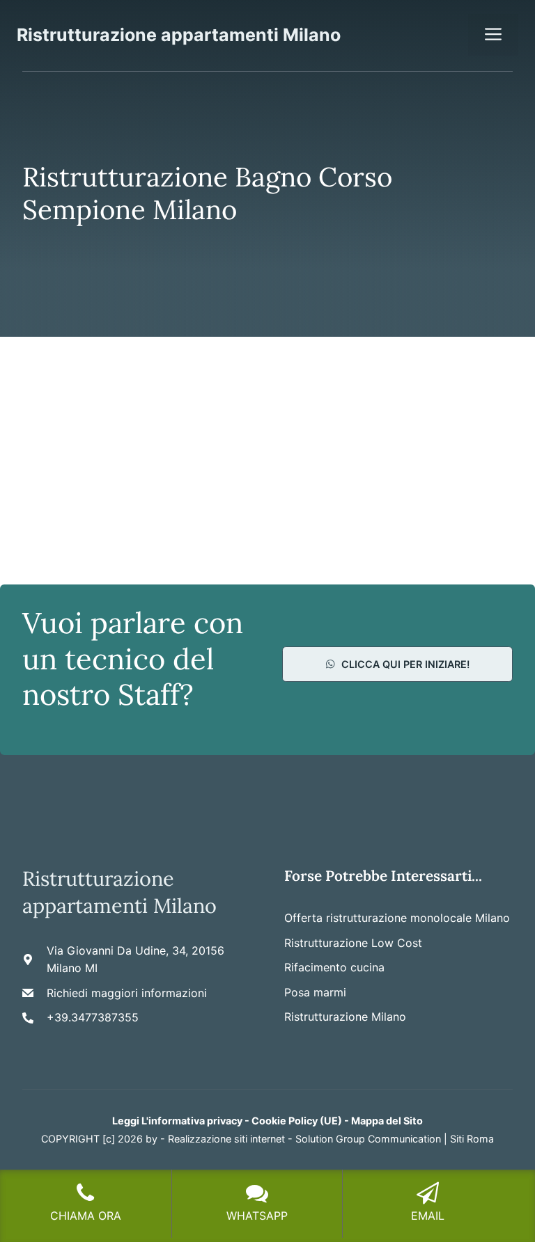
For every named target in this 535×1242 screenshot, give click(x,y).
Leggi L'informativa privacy (177, 1120)
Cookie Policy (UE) (296, 1120)
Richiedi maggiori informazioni (127, 993)
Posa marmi (315, 992)
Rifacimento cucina (334, 967)
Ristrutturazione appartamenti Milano (179, 34)
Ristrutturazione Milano (345, 1017)
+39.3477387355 (93, 1017)
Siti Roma (472, 1139)
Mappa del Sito (387, 1120)
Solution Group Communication (368, 1139)
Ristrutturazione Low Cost (353, 943)
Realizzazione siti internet (226, 1139)
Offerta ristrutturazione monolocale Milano (397, 918)
